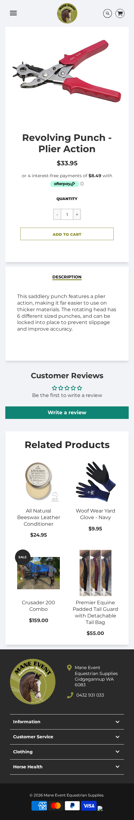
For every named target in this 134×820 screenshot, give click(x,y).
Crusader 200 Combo (38, 606)
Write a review (67, 412)
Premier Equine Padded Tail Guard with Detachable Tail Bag (95, 612)
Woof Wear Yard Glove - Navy (95, 514)
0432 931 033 (90, 695)
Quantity (67, 198)
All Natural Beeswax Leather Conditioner (38, 517)
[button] (67, 234)
